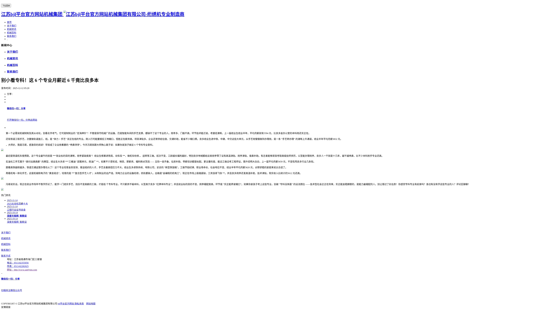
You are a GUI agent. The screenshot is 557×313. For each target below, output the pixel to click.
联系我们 (11, 36)
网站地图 (90, 303)
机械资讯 (11, 29)
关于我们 (11, 25)
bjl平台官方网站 (66, 303)
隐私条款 (79, 303)
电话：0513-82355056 (18, 263)
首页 (9, 22)
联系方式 (5, 256)
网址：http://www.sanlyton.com (22, 270)
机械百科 (11, 32)
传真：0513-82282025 (18, 266)
